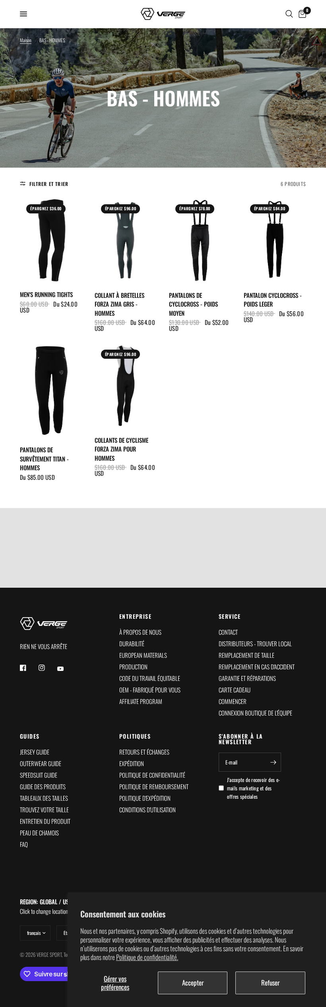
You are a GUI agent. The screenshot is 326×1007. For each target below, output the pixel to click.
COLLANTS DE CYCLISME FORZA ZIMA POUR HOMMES (121, 449)
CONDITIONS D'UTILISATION (147, 809)
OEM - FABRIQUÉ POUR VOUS (149, 689)
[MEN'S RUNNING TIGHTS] (51, 240)
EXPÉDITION (131, 763)
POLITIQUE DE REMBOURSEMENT (153, 786)
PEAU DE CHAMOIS (39, 832)
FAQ (24, 844)
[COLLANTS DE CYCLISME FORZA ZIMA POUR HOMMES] (126, 385)
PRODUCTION (133, 666)
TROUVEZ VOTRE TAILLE (44, 809)
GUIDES (29, 736)
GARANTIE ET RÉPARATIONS (247, 678)
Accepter (193, 982)
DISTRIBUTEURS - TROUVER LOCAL (255, 643)
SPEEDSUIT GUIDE (38, 774)
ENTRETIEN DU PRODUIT (45, 821)
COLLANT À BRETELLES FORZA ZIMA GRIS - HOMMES (119, 304)
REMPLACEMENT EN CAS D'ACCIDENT (257, 666)
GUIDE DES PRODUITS (43, 786)
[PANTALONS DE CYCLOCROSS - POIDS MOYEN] (200, 240)
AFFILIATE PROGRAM (140, 701)
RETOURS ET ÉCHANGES (144, 751)
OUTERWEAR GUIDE (40, 763)
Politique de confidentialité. (147, 957)
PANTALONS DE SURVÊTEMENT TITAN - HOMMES (44, 458)
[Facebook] (28, 668)
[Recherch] (289, 14)
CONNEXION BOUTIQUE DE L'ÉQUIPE (255, 712)
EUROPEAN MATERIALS (143, 655)
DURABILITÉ (131, 643)
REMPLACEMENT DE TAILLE (246, 655)
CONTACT (228, 632)
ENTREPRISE (135, 616)
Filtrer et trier (48, 183)
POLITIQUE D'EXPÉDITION (145, 798)
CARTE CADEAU (234, 689)
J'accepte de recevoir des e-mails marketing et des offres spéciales (253, 788)
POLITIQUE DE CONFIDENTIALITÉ (152, 774)
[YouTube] (66, 669)
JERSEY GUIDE (34, 751)
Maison (25, 40)
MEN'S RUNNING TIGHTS (46, 294)
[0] (301, 14)
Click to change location (46, 906)
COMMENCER (232, 701)
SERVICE (230, 616)
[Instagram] (47, 668)
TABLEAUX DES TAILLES (44, 798)
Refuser (270, 982)
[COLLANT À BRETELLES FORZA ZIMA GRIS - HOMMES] (126, 240)
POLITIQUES (135, 736)
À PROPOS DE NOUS (140, 632)
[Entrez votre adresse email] (273, 762)
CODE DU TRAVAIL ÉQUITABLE (149, 678)
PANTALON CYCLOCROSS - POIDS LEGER (273, 300)
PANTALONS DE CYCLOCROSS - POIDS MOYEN (193, 304)
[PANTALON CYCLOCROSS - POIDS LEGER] (275, 240)
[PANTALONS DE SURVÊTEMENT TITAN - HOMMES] (51, 390)
